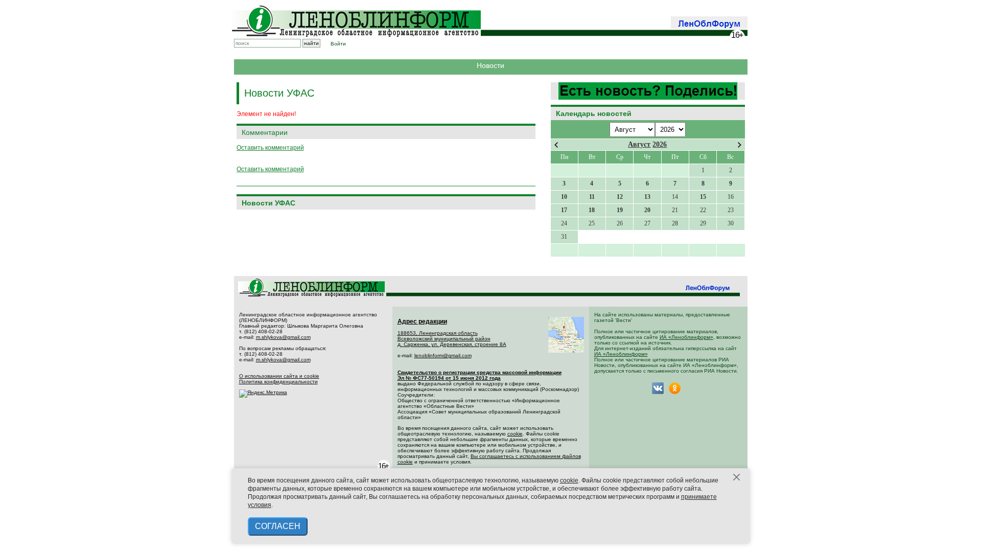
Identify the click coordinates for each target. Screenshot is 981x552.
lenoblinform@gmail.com (443, 355)
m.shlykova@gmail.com (283, 337)
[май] (739, 145)
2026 (659, 144)
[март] (556, 145)
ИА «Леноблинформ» (686, 337)
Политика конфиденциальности (278, 381)
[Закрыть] (737, 477)
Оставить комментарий (270, 147)
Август (639, 144)
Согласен (277, 526)
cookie (515, 433)
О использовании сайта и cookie (279, 376)
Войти (338, 44)
